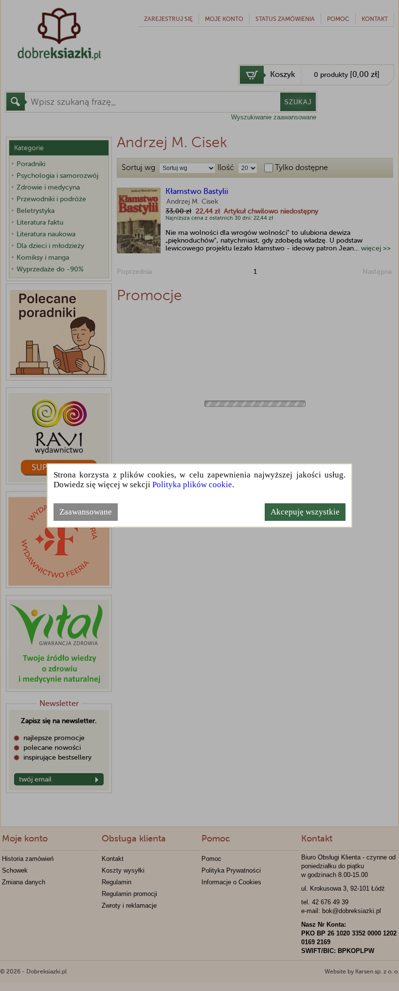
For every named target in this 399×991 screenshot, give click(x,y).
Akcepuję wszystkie (305, 511)
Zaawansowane (85, 511)
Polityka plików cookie (192, 484)
